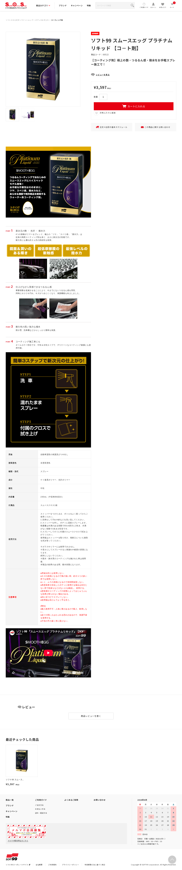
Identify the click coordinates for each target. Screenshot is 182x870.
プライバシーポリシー (70, 864)
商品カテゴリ (42, 5)
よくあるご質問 (71, 800)
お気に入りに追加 (107, 112)
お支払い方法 (40, 809)
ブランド (63, 5)
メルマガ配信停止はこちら (18, 840)
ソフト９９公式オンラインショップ (19, 20)
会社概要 (39, 864)
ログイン (153, 7)
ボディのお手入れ (42, 20)
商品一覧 (10, 800)
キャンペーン (77, 5)
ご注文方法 (39, 805)
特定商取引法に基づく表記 (95, 864)
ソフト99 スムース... (15, 779)
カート (172, 5)
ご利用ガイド (144, 7)
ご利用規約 (52, 864)
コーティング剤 (57, 20)
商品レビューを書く (91, 716)
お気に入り (162, 7)
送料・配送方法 (41, 813)
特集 (89, 5)
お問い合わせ (100, 800)
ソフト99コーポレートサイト (17, 864)
